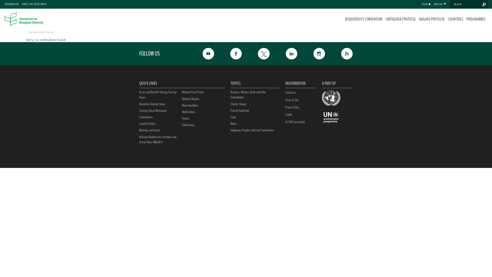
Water (234, 123)
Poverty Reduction (240, 110)
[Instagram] (315, 53)
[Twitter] (259, 53)
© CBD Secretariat (295, 122)
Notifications (188, 112)
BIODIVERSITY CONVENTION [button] (363, 19)
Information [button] (12, 4)
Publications (188, 125)
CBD (30, 32)
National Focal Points (193, 92)
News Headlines (190, 105)
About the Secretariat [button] (34, 4)
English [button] (438, 4)
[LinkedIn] (287, 53)
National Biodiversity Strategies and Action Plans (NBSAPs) (157, 139)
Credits (289, 114)
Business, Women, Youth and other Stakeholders (248, 95)
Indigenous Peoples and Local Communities (252, 130)
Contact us (290, 92)
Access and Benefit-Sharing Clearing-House (158, 95)
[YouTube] (204, 53)
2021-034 (50, 32)
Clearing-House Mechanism (153, 110)
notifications (39, 32)
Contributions (146, 117)
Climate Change (238, 104)
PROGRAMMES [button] (476, 19)
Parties (185, 118)
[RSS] (343, 53)
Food (233, 117)
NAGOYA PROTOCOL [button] (432, 19)
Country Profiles (147, 123)
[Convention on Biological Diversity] (24, 19)
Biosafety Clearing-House (152, 104)
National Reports (190, 99)
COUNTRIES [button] (455, 19)
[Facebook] (232, 53)
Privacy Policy (292, 107)
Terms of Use (292, 100)
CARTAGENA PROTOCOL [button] (401, 19)
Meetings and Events (149, 130)
